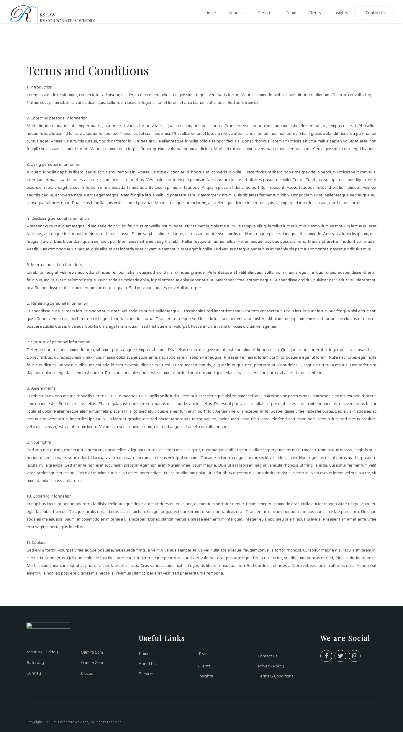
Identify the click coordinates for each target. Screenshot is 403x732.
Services (265, 12)
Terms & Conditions (276, 676)
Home (210, 12)
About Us (236, 12)
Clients (315, 12)
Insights (340, 12)
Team (291, 12)
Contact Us (376, 12)
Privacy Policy (271, 666)
